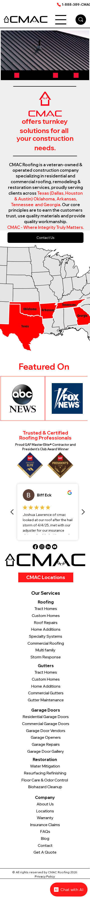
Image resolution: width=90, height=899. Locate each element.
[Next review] (83, 511)
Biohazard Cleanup (45, 786)
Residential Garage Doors (45, 716)
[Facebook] (35, 546)
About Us (45, 804)
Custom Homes (46, 679)
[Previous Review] (12, 511)
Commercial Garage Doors (45, 723)
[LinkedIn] (48, 546)
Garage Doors (45, 710)
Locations (45, 811)
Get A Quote (45, 852)
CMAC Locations (45, 577)
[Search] (81, 19)
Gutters (46, 665)
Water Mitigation (45, 766)
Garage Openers (46, 737)
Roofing (46, 601)
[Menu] (60, 19)
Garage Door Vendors (45, 730)
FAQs (45, 831)
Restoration (45, 759)
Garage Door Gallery (45, 751)
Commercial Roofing (46, 643)
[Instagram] (41, 546)
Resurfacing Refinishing (45, 773)
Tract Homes (45, 672)
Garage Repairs (46, 744)
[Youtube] (54, 546)
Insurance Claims (45, 824)
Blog (45, 838)
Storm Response (45, 657)
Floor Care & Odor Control (45, 780)
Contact (45, 845)
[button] (80, 74)
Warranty (45, 817)
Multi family (45, 650)
